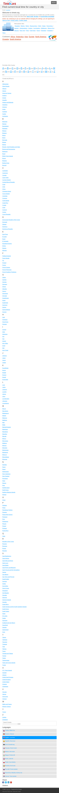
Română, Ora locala (10, 765)
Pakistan (4, 505)
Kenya (4, 370)
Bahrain (4, 124)
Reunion (4, 543)
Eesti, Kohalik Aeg (9, 744)
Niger (3, 480)
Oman (3, 500)
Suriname (4, 620)
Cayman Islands (6, 180)
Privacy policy (14, 20)
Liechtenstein (5, 398)
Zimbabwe (5, 719)
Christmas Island (6, 191)
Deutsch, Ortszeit (9, 734)
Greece (4, 291)
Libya (3, 396)
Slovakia (4, 595)
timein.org (8, 789)
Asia (26, 37)
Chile (3, 186)
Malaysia (4, 418)
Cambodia (5, 170)
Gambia (4, 279)
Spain (3, 613)
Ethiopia (4, 250)
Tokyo (3, 32)
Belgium (4, 133)
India (3, 332)
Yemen (4, 712)
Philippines (5, 521)
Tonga (4, 651)
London (30, 28)
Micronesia (5, 441)
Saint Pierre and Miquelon (9, 567)
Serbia (4, 583)
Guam (3, 300)
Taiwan (4, 637)
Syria (3, 632)
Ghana (4, 286)
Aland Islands (5, 86)
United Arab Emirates (7, 677)
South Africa (5, 604)
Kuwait (4, 377)
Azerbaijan (5, 116)
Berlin (27, 26)
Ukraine (4, 675)
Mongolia (4, 447)
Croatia (4, 205)
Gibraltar (4, 289)
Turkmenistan (5, 660)
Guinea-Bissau (6, 309)
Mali (3, 422)
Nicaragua (5, 478)
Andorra (4, 95)
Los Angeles (37, 28)
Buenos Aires (33, 26)
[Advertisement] (29, 54)
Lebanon (4, 389)
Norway (4, 494)
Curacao (4, 209)
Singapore (50, 30)
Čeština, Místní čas (10, 730)
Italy (3, 348)
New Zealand (5, 476)
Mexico (4, 438)
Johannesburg (23, 28)
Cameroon (5, 173)
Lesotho (4, 391)
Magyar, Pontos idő (10, 755)
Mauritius (4, 434)
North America (40, 37)
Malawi (4, 415)
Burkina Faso (5, 163)
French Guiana (6, 267)
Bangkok (17, 26)
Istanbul (16, 28)
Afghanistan (5, 84)
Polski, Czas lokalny (10, 762)
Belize (4, 135)
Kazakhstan (5, 368)
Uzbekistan (5, 686)
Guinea (4, 307)
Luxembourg (5, 403)
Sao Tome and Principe (8, 576)
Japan (4, 358)
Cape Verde (5, 177)
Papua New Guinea (7, 514)
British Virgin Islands (7, 156)
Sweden (4, 627)
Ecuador (4, 236)
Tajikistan (4, 639)
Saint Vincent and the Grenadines (11, 570)
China (3, 189)
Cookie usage (23, 20)
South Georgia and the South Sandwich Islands (14, 606)
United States (5, 682)
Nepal (3, 469)
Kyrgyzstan (5, 379)
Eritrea (4, 246)
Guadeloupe (5, 298)
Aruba (3, 109)
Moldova (4, 443)
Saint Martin (5, 565)
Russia (4, 548)
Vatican (4, 694)
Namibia (4, 464)
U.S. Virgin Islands (7, 670)
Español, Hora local (10, 741)
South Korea (5, 609)
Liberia (4, 394)
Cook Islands (5, 200)
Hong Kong (50, 26)
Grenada (4, 295)
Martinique (5, 429)
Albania (4, 88)
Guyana (4, 312)
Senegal (4, 581)
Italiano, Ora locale (10, 751)
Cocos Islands (6, 193)
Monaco (4, 445)
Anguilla (4, 100)
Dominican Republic (7, 229)
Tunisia (4, 655)
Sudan (4, 618)
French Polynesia (6, 269)
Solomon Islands (6, 599)
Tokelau (4, 649)
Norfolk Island (5, 487)
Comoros (4, 198)
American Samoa (6, 93)
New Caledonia (6, 474)
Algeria (4, 91)
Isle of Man (5, 343)
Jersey (4, 360)
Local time (8, 10)
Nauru (4, 467)
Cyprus (4, 212)
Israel (3, 345)
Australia (4, 111)
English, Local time (10, 737)
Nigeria (4, 483)
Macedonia (5, 411)
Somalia (4, 602)
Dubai (43, 26)
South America (15, 39)
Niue (3, 485)
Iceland (4, 329)
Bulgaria (4, 160)
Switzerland (5, 629)
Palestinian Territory (7, 510)
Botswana (4, 151)
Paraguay (4, 517)
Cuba (3, 207)
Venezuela (5, 696)
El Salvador (5, 241)
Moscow (16, 30)
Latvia (3, 387)
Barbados (4, 128)
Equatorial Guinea (7, 243)
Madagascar (5, 413)
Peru (3, 519)
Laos (3, 385)
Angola (4, 97)
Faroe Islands (5, 258)
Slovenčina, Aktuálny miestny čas (13, 772)
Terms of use (6, 20)
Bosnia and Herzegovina (8, 149)
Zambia (4, 717)
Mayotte (4, 436)
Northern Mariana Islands (8, 492)
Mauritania (5, 431)
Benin (3, 137)
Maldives (4, 420)
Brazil (3, 153)
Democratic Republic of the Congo (11, 219)
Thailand (4, 644)
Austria (4, 114)
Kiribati (4, 372)
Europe (31, 37)
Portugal (4, 528)
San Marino (5, 574)
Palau (3, 507)
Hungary (4, 324)
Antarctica (20, 37)
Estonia (4, 248)
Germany (4, 284)
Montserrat (5, 452)
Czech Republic (6, 214)
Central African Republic (8, 182)
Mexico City (51, 28)
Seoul (38, 30)
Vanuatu (4, 692)
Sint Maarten (5, 593)
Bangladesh (5, 126)
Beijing (23, 26)
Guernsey (4, 305)
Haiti (3, 317)
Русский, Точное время (11, 769)
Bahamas (4, 121)
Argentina (4, 104)
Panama (4, 512)
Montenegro (5, 450)
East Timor (5, 234)
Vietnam (4, 698)
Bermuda (4, 140)
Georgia (4, 282)
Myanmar (4, 459)
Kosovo (4, 375)
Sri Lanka (4, 616)
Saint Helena (5, 558)
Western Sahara (6, 706)
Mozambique (5, 457)
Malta (3, 424)
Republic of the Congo (8, 541)
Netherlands (5, 471)
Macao (4, 408)
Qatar (3, 536)
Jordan (4, 362)
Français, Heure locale (11, 748)
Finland (4, 262)
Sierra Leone (5, 588)
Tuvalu (4, 665)
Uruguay (4, 684)
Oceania (5, 39)
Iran (3, 336)
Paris (27, 30)
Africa (13, 37)
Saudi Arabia (5, 579)
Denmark (4, 222)
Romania (4, 546)
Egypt (3, 239)
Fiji (3, 260)
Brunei (4, 158)
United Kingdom (6, 679)
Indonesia (4, 334)
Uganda (4, 672)
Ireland (4, 341)
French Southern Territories (9, 272)
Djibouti (4, 224)
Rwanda (4, 550)
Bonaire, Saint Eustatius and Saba (11, 147)
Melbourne (44, 28)
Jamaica (4, 355)
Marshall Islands (6, 427)
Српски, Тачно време (10, 776)
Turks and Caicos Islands (8, 662)
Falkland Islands (6, 256)
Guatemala (5, 302)
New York (22, 30)
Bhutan (4, 142)
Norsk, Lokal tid (9, 758)
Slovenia (4, 597)
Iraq (3, 338)
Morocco (4, 454)
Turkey (4, 658)
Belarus (4, 130)
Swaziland (5, 625)
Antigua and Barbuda (7, 102)
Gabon (4, 277)
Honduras (4, 319)
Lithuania (4, 401)
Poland (4, 526)
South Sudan (5, 611)
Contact (19, 791)
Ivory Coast (5, 350)
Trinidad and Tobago (7, 653)
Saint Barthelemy (6, 556)
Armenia (4, 107)
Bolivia (4, 144)
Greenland (5, 293)
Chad (3, 184)
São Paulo (32, 30)
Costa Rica (5, 203)
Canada (4, 175)
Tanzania (4, 642)
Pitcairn (4, 523)
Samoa (4, 572)
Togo (3, 646)
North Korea (5, 490)
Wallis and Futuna (7, 704)
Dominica (4, 226)
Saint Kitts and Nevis (7, 560)
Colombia (4, 196)
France (4, 265)
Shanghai (43, 30)
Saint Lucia (5, 563)
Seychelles (5, 586)
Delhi (39, 26)
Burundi (4, 165)
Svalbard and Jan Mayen (8, 622)
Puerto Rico (5, 530)
